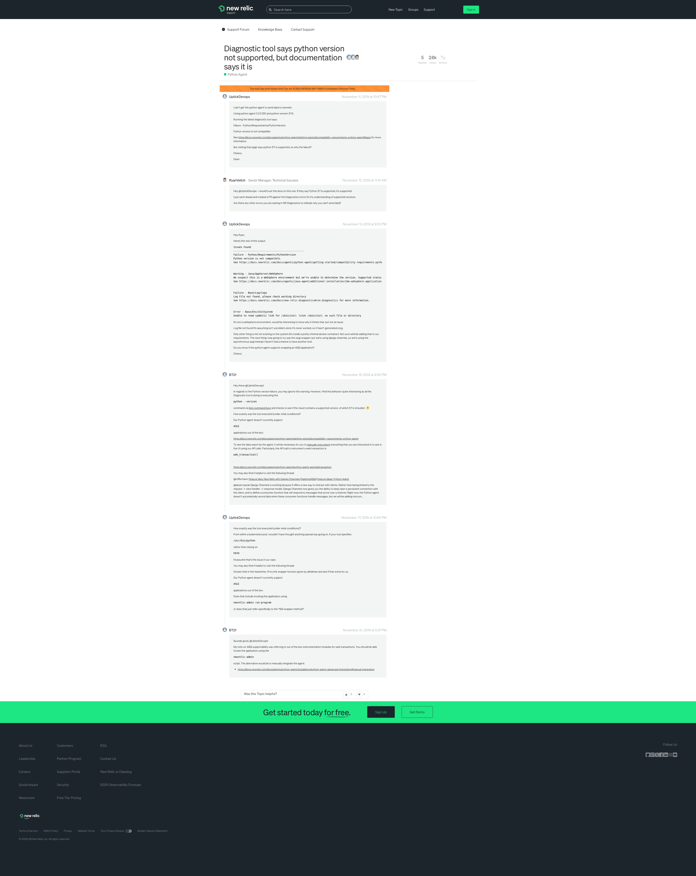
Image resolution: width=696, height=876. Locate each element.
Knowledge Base (270, 29)
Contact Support (303, 29)
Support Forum (238, 29)
